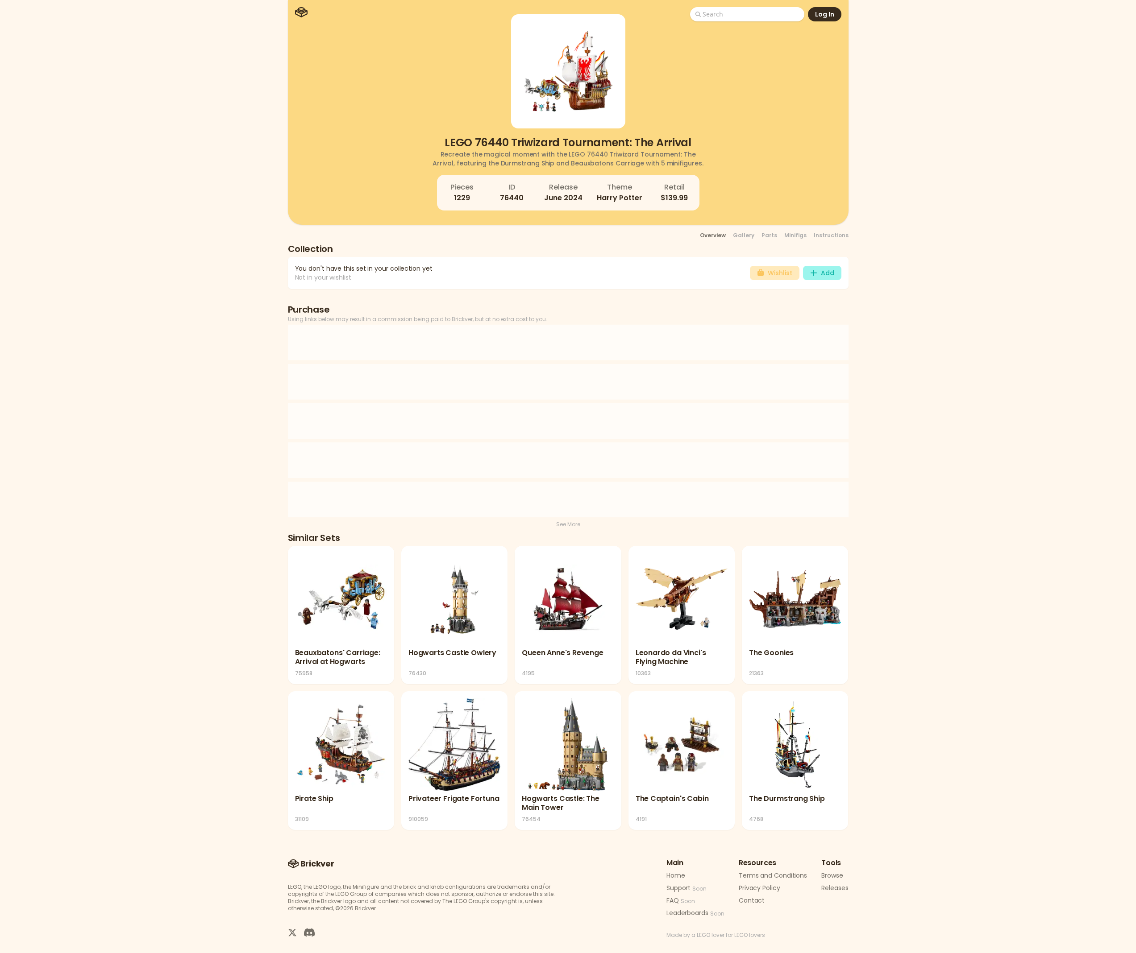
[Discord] (309, 932)
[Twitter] (292, 932)
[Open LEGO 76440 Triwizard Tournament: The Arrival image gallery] (568, 71)
